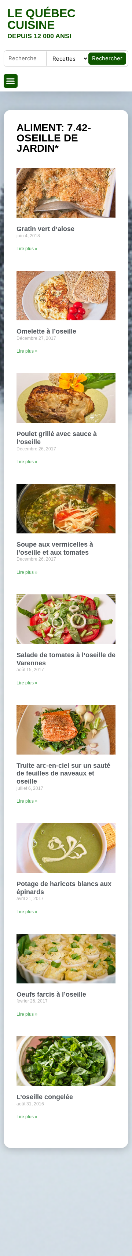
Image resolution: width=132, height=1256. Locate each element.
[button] (11, 81)
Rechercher (107, 58)
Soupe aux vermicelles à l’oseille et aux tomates (54, 548)
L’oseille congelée (44, 1097)
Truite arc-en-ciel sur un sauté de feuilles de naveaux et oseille (63, 773)
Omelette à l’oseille (46, 331)
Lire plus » (26, 248)
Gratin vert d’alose (45, 229)
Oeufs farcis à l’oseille (51, 994)
